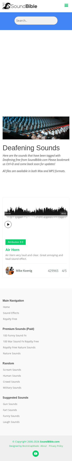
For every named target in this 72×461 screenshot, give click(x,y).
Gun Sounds (10, 404)
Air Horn (12, 250)
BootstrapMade (30, 445)
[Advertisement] (36, 68)
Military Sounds (12, 387)
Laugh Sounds (11, 422)
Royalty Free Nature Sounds (19, 347)
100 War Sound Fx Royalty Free (21, 341)
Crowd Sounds (11, 382)
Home (6, 307)
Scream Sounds (12, 370)
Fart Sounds (10, 410)
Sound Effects (11, 313)
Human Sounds (12, 376)
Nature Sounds (12, 353)
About (43, 445)
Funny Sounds (11, 416)
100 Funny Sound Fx (14, 335)
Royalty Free (10, 319)
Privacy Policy (56, 445)
